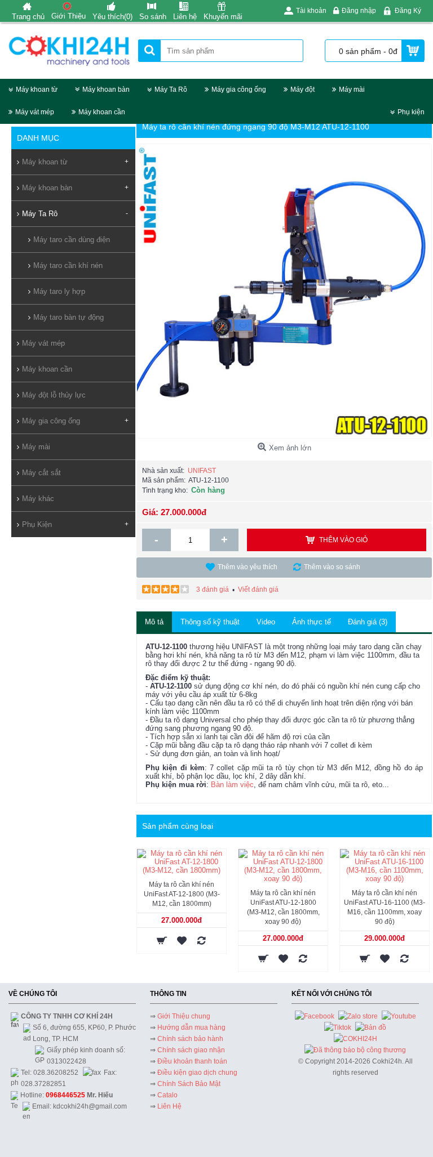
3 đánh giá (212, 589)
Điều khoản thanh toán (192, 1061)
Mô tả (154, 622)
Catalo (167, 1095)
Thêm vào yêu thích (247, 567)
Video (266, 622)
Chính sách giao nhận (191, 1050)
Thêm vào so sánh (332, 567)
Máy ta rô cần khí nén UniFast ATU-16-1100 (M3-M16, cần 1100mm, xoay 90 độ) (384, 907)
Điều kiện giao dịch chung (197, 1072)
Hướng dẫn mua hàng (191, 1027)
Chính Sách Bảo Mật (188, 1084)
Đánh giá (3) (367, 622)
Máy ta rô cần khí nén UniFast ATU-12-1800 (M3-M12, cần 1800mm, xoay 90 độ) (283, 907)
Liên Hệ (169, 1106)
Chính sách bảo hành (190, 1039)
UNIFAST (202, 471)
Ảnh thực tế (311, 622)
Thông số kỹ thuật (210, 622)
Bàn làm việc (232, 784)
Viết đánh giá (258, 589)
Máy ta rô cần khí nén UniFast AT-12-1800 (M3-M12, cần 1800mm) (182, 894)
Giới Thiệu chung (183, 1016)
